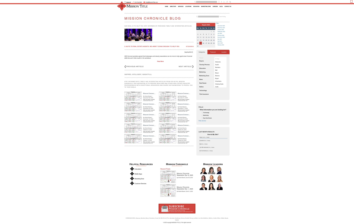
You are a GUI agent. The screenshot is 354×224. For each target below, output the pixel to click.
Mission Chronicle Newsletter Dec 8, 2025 (185, 174)
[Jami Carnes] (219, 178)
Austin (217, 64)
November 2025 (221, 27)
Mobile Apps (138, 174)
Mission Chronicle (177, 164)
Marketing (206, 115)
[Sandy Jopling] (203, 170)
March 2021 (220, 43)
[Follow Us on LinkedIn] (224, 2)
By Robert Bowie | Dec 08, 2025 (185, 177)
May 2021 (220, 39)
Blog (221, 6)
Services (180, 6)
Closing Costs (219, 84)
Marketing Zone (206, 6)
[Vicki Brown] (211, 178)
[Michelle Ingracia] (219, 170)
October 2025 (221, 29)
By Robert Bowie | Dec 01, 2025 (185, 191)
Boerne (217, 76)
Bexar (217, 73)
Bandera (217, 67)
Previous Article (135, 66)
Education (196, 6)
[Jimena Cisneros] (211, 186)
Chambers (218, 81)
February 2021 (221, 45)
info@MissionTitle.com (152, 2)
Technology (206, 112)
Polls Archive (202, 121)
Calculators (138, 169)
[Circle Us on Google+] (227, 2)
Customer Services (140, 183)
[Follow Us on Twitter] (230, 2)
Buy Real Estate (207, 118)
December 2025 (221, 25)
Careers (215, 6)
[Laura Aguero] (219, 186)
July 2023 (220, 33)
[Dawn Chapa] (203, 178)
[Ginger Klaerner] (211, 170)
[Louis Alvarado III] (203, 186)
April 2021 (220, 41)
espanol (128, 2)
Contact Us (227, 6)
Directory (173, 6)
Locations (188, 6)
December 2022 (221, 37)
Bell (216, 70)
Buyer (217, 78)
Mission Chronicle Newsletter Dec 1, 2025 (185, 188)
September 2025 (221, 31)
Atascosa (218, 62)
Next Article (185, 66)
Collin (216, 87)
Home (166, 6)
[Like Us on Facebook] (221, 2)
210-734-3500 (138, 2)
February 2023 (221, 35)
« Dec (217, 23)
